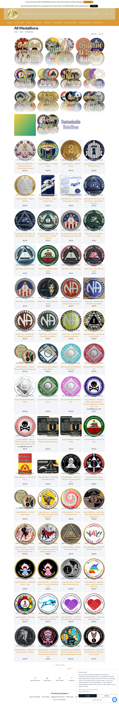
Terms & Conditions (34, 697)
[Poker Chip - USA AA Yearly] (25, 288)
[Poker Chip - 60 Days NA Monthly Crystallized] (48, 321)
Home (16, 32)
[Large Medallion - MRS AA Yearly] (71, 150)
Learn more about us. (85, 691)
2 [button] (60, 669)
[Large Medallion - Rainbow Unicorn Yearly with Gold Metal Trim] (94, 569)
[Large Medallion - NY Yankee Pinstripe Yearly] (94, 150)
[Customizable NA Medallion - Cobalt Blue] (71, 353)
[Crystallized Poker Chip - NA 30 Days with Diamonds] (71, 288)
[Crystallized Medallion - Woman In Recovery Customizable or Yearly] (25, 150)
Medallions (57, 22)
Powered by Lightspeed (59, 699)
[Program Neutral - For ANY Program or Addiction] (48, 125)
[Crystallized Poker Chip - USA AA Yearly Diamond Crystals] (71, 220)
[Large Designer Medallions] (25, 79)
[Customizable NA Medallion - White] (25, 386)
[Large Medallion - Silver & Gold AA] (25, 185)
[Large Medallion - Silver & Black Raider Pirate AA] (71, 569)
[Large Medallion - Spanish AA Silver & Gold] (94, 321)
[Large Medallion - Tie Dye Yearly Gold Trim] (71, 499)
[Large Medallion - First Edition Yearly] (25, 464)
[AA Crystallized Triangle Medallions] (90, 52)
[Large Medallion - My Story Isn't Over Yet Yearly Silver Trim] (71, 464)
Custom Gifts (98, 22)
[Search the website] (96, 14)
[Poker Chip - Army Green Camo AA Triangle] (94, 220)
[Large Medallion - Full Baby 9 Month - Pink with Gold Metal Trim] (48, 569)
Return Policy (70, 697)
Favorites (71, 680)
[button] (88, 2)
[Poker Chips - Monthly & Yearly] (94, 102)
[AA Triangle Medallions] (48, 79)
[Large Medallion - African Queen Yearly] (25, 499)
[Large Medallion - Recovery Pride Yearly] (25, 604)
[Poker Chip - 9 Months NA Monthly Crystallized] (71, 321)
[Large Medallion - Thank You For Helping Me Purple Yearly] (71, 604)
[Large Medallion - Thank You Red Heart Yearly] (94, 604)
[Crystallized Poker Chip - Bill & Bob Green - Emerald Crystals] (48, 220)
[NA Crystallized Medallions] (25, 102)
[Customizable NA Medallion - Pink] (71, 386)
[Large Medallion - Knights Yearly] (71, 426)
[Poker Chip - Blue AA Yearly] (25, 255)
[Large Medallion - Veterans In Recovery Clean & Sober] (25, 636)
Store (21, 32)
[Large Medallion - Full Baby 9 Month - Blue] (25, 569)
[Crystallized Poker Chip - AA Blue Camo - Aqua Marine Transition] (94, 185)
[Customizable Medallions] (71, 125)
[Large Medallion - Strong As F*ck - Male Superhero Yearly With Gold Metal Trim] (48, 534)
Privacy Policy (46, 697)
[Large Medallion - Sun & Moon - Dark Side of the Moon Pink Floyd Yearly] (94, 499)
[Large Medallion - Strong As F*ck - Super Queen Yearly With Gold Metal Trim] (25, 534)
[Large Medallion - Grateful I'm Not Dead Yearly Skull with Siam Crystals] (94, 636)
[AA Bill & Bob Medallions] (71, 79)
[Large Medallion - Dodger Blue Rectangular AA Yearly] (71, 185)
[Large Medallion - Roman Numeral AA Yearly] (71, 534)
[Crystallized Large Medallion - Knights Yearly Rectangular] (48, 426)
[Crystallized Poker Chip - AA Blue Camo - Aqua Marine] (25, 220)
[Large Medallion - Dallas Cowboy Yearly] (48, 185)
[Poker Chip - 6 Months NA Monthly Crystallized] (94, 288)
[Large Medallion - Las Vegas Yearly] (48, 150)
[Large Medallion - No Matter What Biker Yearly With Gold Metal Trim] (48, 499)
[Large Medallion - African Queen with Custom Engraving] (25, 353)
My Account (47, 680)
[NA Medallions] (94, 79)
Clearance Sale (85, 22)
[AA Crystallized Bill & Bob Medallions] (29, 52)
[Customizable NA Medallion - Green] (48, 386)
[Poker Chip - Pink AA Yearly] (71, 255)
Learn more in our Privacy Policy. (88, 689)
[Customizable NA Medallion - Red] (94, 353)
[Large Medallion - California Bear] (94, 426)
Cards (29, 22)
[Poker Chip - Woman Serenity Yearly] (48, 288)
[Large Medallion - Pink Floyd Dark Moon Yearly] (48, 464)
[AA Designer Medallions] (59, 52)
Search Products (35, 680)
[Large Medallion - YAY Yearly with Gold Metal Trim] (94, 534)
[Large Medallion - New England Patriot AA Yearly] (94, 464)
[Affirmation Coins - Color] (71, 102)
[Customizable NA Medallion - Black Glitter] (48, 353)
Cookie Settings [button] (97, 700)
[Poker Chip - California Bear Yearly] (48, 255)
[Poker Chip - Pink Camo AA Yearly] (94, 255)
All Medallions (29, 32)
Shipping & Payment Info (58, 697)
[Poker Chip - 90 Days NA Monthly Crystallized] (25, 321)
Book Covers (19, 22)
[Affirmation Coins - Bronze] (48, 102)
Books (9, 22)
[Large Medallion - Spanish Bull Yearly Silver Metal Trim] (48, 604)
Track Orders (59, 680)
